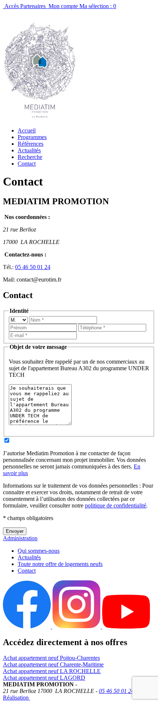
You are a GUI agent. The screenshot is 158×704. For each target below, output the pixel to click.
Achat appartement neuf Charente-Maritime (53, 664)
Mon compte (63, 6)
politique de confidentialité (115, 505)
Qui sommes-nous (39, 551)
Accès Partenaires (25, 6)
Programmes (32, 137)
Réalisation (16, 697)
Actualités (29, 150)
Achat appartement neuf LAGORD (44, 678)
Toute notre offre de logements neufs (60, 564)
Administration (20, 538)
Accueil (27, 130)
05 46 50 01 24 (32, 267)
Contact (27, 163)
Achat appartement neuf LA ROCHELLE (52, 671)
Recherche (30, 157)
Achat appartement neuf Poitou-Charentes (51, 658)
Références (30, 144)
